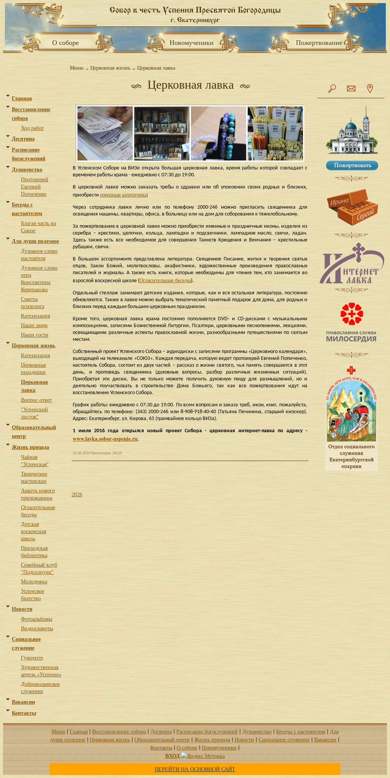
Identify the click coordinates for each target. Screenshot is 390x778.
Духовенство (27, 169)
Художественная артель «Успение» (41, 670)
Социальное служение (284, 739)
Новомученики (194, 42)
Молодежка (34, 581)
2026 (77, 494)
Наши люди (34, 325)
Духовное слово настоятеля (39, 254)
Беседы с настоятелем (300, 731)
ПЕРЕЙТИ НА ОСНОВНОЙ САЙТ (195, 769)
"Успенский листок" (34, 413)
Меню (76, 67)
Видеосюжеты (37, 628)
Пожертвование (319, 42)
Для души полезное (35, 241)
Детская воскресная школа (33, 531)
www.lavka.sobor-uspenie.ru (105, 439)
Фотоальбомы (36, 618)
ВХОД (172, 756)
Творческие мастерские (34, 477)
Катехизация (35, 315)
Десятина (23, 138)
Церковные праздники (33, 368)
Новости (22, 609)
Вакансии (23, 702)
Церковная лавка (34, 386)
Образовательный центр (162, 739)
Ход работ (32, 127)
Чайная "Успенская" (35, 460)
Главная (22, 98)
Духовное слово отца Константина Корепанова (39, 278)
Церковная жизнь (33, 345)
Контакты (24, 713)
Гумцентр (32, 657)
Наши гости (34, 334)
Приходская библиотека (34, 551)
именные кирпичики (124, 194)
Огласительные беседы (165, 280)
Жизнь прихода (30, 447)
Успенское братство (32, 594)
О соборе (63, 42)
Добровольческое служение (40, 687)
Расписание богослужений (207, 731)
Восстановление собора (119, 731)
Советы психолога (32, 302)
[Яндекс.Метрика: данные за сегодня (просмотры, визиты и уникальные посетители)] (203, 755)
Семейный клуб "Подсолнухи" (39, 568)
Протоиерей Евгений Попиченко (34, 186)
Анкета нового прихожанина (38, 494)
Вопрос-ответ (36, 399)
